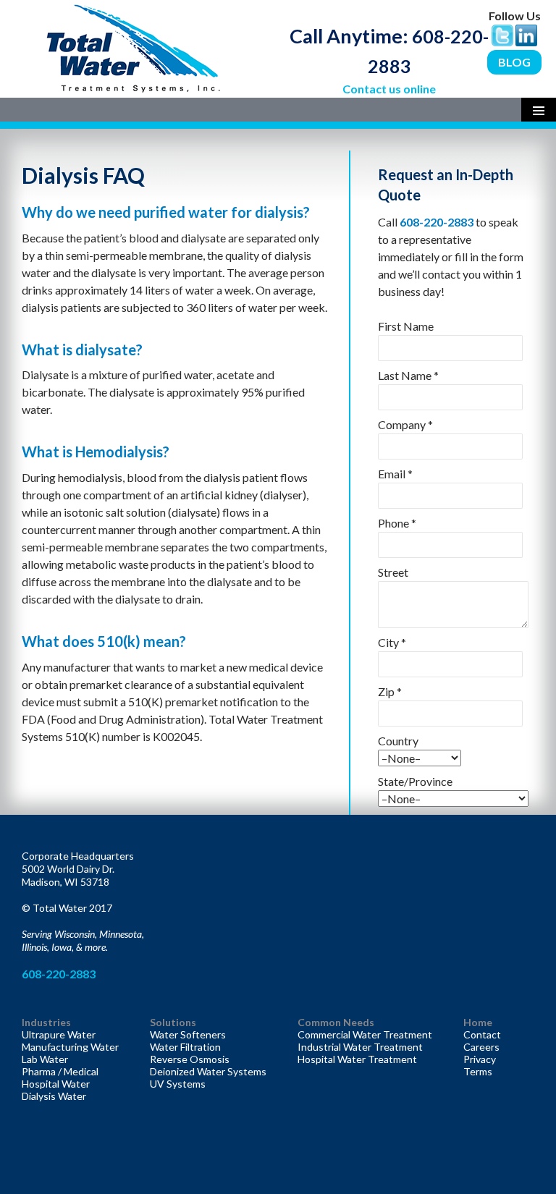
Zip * (390, 691)
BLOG (514, 62)
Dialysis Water (54, 1096)
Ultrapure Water (59, 1034)
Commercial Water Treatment (365, 1034)
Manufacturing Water (70, 1047)
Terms (477, 1071)
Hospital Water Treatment (357, 1059)
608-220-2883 (438, 222)
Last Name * (408, 375)
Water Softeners (188, 1034)
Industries (46, 1022)
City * (392, 642)
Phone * (397, 523)
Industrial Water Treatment (360, 1047)
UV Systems (178, 1083)
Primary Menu (538, 110)
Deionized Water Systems (208, 1071)
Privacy (479, 1059)
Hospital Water (56, 1083)
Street (393, 572)
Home (477, 1022)
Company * (405, 424)
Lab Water (45, 1059)
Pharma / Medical (60, 1071)
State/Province (415, 781)
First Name (406, 326)
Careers (481, 1047)
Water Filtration (185, 1047)
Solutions (173, 1022)
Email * (395, 473)
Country (398, 741)
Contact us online (389, 89)
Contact (482, 1034)
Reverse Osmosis (189, 1059)
